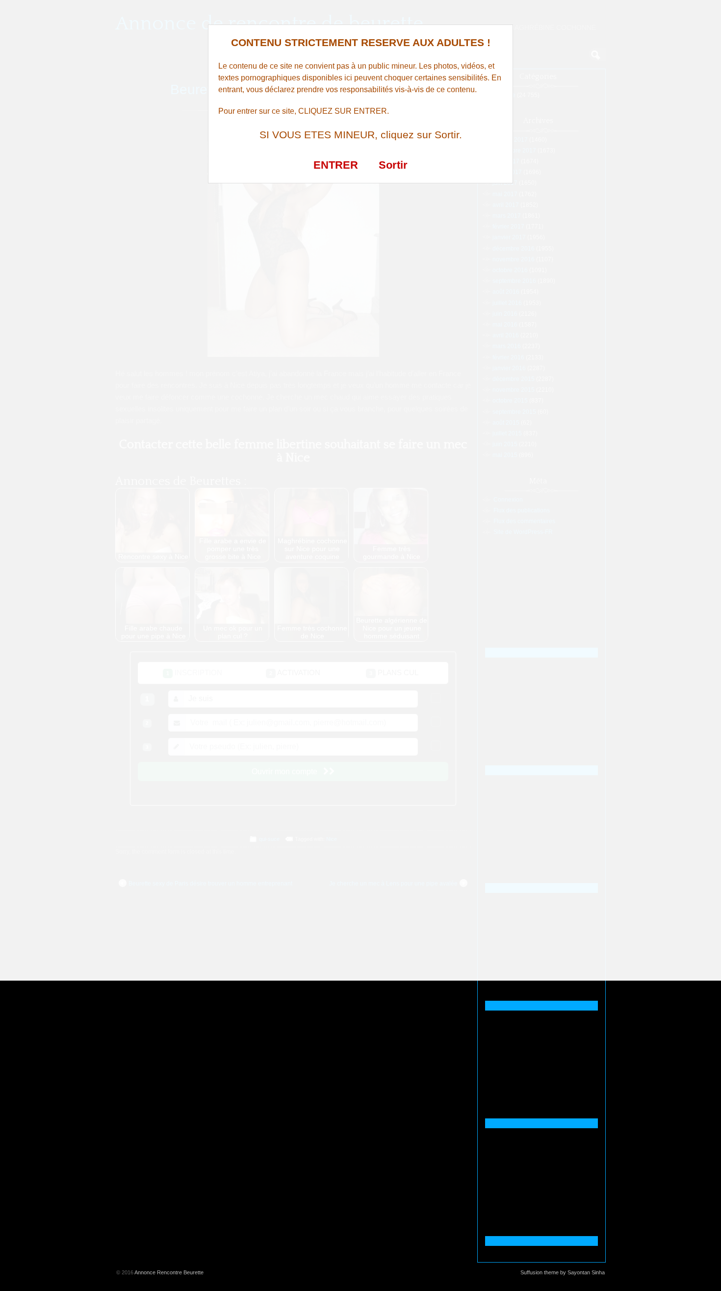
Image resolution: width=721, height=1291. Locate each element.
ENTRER (335, 165)
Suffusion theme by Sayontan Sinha (562, 1272)
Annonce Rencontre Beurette (169, 1272)
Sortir (393, 165)
